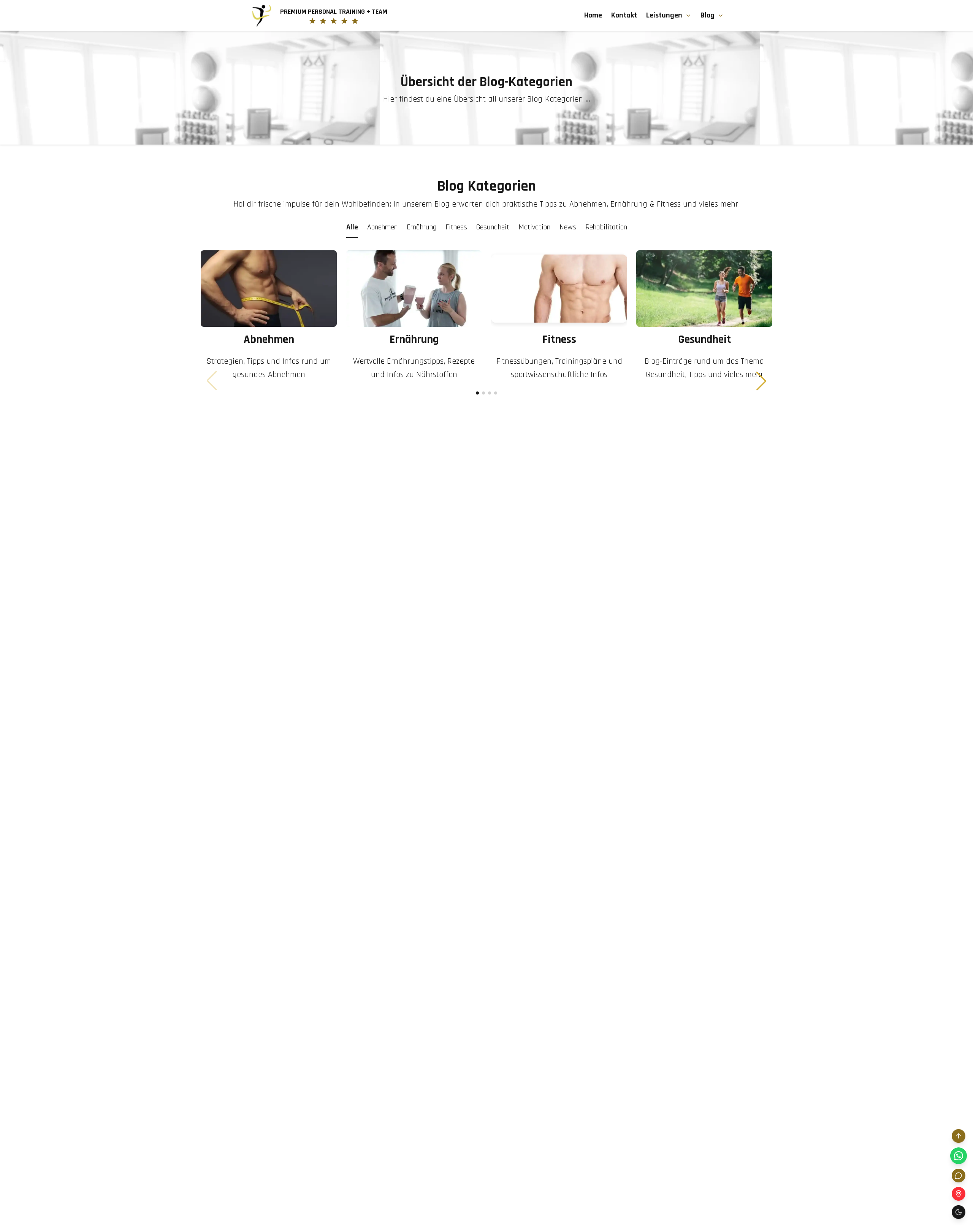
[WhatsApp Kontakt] (958, 1155)
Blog (707, 15)
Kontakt (624, 15)
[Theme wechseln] (958, 1212)
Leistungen (664, 15)
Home (593, 15)
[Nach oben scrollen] (958, 1136)
